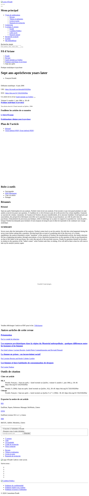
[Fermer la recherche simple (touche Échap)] (4, 4)
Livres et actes (14, 21)
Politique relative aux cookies (15, 487)
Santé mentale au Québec (14, 60)
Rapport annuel (15, 35)
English (7, 39)
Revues (12, 17)
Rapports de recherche (17, 23)
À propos (15, 27)
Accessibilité (9, 442)
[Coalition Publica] (7, 481)
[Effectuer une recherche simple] (2, 4)
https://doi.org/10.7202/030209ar (16, 93)
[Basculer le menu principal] (2, 6)
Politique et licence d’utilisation (16, 489)
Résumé (8, 129)
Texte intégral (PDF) (12, 131)
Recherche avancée (11, 37)
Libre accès (13, 33)
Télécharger (38, 325)
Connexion (9, 25)
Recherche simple (7, 44)
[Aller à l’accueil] (6, 2)
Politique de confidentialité (14, 485)
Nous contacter (10, 446)
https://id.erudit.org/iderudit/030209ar (18, 89)
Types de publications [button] (12, 15)
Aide (7, 440)
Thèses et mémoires (16, 19)
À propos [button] (8, 27)
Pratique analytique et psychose (16, 62)
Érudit (12, 29)
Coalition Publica (15, 31)
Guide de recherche (12, 444)
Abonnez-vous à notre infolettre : (14, 431)
